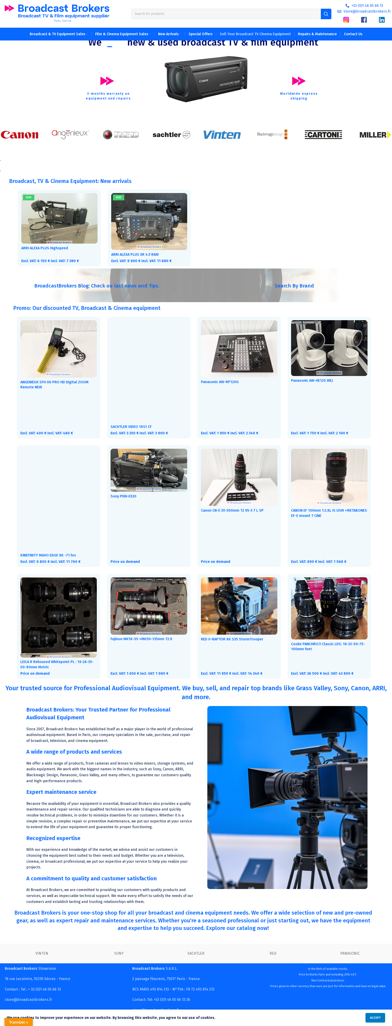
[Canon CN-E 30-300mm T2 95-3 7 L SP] (239, 477)
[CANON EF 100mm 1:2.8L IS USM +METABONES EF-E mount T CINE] (329, 477)
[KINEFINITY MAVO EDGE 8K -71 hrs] (58, 500)
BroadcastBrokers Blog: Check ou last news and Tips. (96, 286)
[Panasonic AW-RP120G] (239, 348)
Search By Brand (294, 286)
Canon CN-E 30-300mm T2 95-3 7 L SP (232, 510)
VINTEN (41, 953)
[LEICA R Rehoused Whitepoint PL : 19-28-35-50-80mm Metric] (58, 617)
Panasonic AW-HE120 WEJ (312, 380)
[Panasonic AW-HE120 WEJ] (329, 348)
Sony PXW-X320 (123, 496)
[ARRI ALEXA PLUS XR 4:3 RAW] (149, 221)
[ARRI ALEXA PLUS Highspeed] (59, 218)
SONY (119, 953)
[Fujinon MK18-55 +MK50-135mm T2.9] (149, 606)
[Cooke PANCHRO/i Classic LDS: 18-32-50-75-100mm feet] (329, 608)
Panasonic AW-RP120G (220, 382)
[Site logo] (57, 13)
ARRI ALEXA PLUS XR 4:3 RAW (135, 254)
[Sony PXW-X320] (149, 470)
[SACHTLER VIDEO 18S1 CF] (149, 371)
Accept (375, 1017)
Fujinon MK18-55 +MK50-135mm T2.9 (141, 639)
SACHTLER (195, 953)
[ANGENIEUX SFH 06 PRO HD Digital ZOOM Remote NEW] (58, 349)
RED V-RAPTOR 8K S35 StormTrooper (232, 639)
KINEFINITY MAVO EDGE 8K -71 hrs (48, 555)
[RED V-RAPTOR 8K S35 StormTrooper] (239, 606)
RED (273, 953)
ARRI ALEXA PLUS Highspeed (44, 248)
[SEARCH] (326, 14)
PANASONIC (350, 953)
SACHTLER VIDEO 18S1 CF (131, 426)
